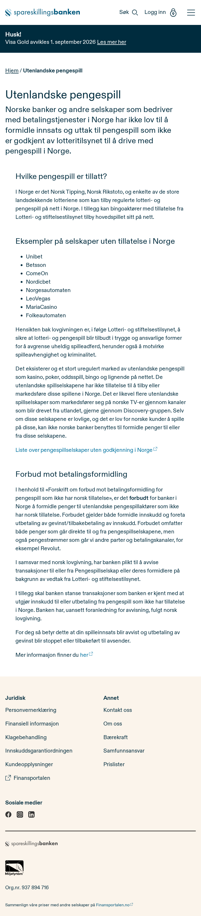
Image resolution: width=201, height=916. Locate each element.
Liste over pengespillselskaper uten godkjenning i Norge (84, 450)
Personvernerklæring (30, 710)
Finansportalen (32, 778)
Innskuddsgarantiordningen (38, 751)
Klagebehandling (26, 737)
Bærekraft (115, 737)
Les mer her (111, 42)
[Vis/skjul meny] (189, 12)
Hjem (12, 70)
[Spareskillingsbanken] (43, 12)
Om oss (112, 724)
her (84, 655)
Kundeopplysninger (29, 764)
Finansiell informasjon (32, 724)
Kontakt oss (117, 710)
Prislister (114, 764)
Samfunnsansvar (123, 751)
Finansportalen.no (113, 905)
